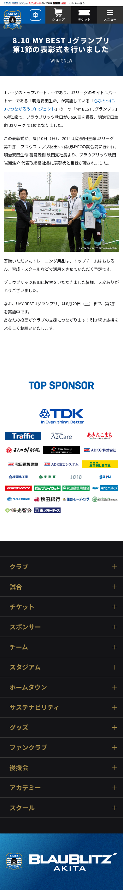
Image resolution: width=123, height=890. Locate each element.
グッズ (18, 727)
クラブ (18, 566)
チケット (22, 606)
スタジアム (25, 666)
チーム (18, 646)
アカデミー (25, 787)
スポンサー (25, 626)
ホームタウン (28, 687)
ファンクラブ (28, 747)
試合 (15, 586)
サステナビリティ (34, 707)
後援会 (18, 767)
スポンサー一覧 (75, 3)
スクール (22, 807)
